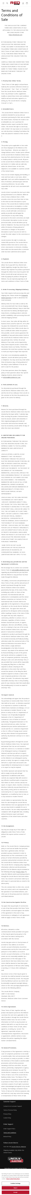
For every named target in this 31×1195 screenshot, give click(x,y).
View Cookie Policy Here (13, 1179)
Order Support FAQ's (9, 1128)
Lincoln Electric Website (18, 1146)
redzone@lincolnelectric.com (11, 377)
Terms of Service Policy (10, 1110)
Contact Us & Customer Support (12, 1106)
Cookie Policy (7, 1118)
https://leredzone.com (15, 35)
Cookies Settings (15, 1183)
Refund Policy (7, 1136)
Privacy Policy (20, 872)
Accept (16, 1192)
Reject (15, 1188)
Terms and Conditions (9, 1132)
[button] (3, 3)
